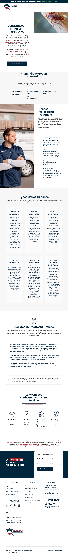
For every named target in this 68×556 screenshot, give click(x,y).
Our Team (28, 491)
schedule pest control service (28, 444)
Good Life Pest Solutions (12, 42)
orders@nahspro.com (51, 492)
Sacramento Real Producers (33, 500)
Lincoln (34, 446)
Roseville (29, 446)
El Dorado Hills (41, 446)
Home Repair (9, 489)
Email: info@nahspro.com (52, 489)
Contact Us (28, 486)
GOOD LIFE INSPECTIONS (48, 1)
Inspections (9, 486)
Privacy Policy (58, 550)
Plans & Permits (10, 494)
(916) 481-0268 (13, 50)
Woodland (49, 446)
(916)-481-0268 (52, 486)
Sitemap (50, 550)
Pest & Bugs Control (12, 491)
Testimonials (29, 494)
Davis (57, 446)
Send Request (44, 469)
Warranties (28, 503)
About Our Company (31, 489)
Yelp (16, 426)
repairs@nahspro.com (51, 493)
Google (11, 426)
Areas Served (29, 497)
